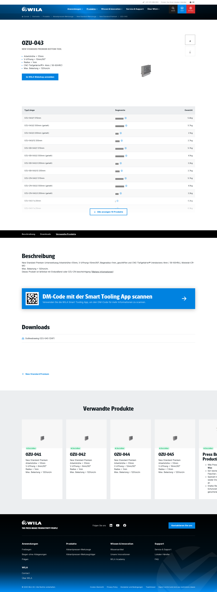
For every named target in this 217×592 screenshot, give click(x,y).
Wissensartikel (117, 549)
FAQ (157, 559)
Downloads (45, 234)
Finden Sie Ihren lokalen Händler (173, 2)
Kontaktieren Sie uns (181, 525)
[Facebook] (124, 525)
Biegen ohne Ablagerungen (34, 554)
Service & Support (163, 549)
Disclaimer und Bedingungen (132, 587)
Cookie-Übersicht (97, 587)
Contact (26, 573)
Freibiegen (26, 549)
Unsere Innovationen (120, 554)
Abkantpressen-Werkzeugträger (80, 554)
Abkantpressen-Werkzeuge (78, 549)
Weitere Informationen (102, 271)
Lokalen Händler (162, 554)
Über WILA (27, 578)
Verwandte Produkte (66, 234)
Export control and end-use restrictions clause (177, 587)
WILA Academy (117, 559)
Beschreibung (28, 234)
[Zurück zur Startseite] (32, 9)
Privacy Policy (112, 587)
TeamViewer (151, 587)
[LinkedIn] (111, 525)
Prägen (25, 559)
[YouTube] (117, 525)
